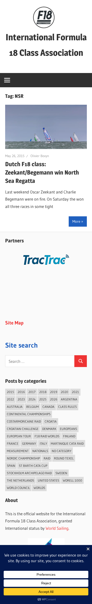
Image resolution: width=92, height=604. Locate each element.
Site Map (14, 323)
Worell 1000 (72, 480)
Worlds (39, 488)
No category (61, 451)
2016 (21, 392)
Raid (47, 458)
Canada (48, 407)
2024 (32, 399)
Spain (11, 466)
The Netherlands (20, 480)
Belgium (32, 407)
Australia (15, 407)
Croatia (51, 421)
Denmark (49, 429)
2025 (42, 399)
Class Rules (67, 407)
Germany (29, 443)
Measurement (18, 451)
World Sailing (57, 528)
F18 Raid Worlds (47, 436)
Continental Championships (29, 414)
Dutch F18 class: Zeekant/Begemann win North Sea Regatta (42, 172)
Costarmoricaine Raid (24, 421)
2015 (10, 392)
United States (48, 480)
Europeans (68, 429)
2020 (64, 392)
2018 (42, 392)
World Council (18, 488)
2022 (10, 399)
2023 (21, 399)
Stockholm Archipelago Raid (29, 473)
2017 (32, 392)
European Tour (19, 436)
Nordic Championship (23, 458)
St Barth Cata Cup (33, 466)
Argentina (69, 399)
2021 (75, 392)
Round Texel (64, 458)
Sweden (61, 473)
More (76, 221)
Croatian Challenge (23, 429)
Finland (69, 436)
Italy (43, 443)
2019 (53, 392)
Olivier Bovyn (39, 156)
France (12, 443)
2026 (53, 399)
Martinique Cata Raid (67, 443)
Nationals (40, 451)
